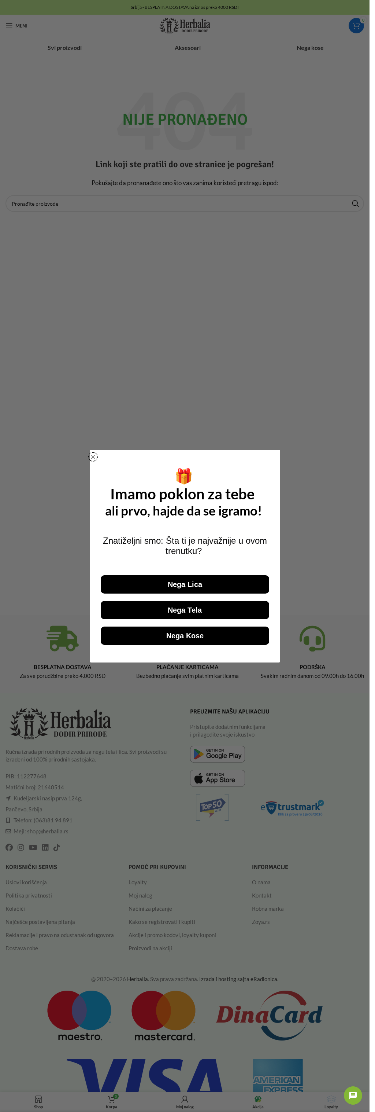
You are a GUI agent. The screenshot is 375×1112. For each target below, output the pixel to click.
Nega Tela (185, 610)
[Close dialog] (93, 457)
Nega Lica (185, 584)
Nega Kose (185, 636)
